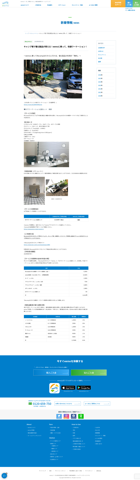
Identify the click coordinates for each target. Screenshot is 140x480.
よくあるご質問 (93, 5)
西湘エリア (53, 443)
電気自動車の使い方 (78, 441)
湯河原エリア (54, 451)
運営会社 (98, 471)
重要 (99, 62)
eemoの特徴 (31, 430)
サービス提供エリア (55, 441)
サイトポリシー (89, 471)
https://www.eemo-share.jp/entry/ (34, 229)
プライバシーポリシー (60, 471)
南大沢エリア (53, 454)
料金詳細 (52, 430)
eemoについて (25, 5)
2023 (99, 85)
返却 (74, 435)
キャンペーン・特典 (77, 5)
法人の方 (97, 430)
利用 (74, 433)
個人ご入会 (129, 3)
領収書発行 (98, 441)
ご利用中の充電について (79, 444)
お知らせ (100, 51)
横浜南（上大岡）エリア (56, 456)
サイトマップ (42, 471)
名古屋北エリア (54, 459)
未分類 (100, 58)
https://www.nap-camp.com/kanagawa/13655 (37, 245)
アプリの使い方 (77, 438)
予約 (74, 430)
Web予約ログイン (118, 3)
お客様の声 (101, 48)
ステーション (62, 5)
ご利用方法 (38, 5)
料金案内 (49, 5)
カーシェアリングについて (34, 435)
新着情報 (97, 433)
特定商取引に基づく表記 (75, 471)
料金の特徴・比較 (54, 427)
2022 (99, 89)
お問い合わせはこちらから (63, 404)
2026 (99, 75)
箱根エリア (54, 448)
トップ (27, 33)
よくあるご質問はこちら (92, 404)
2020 (99, 96)
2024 (99, 82)
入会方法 (97, 427)
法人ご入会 (136, 3)
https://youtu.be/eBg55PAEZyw (33, 104)
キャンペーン (34, 33)
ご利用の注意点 (77, 449)
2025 (99, 78)
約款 (50, 471)
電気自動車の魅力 (32, 433)
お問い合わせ (131, 10)
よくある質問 (98, 438)
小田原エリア (54, 446)
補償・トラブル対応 (55, 433)
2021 (99, 92)
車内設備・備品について (79, 446)
